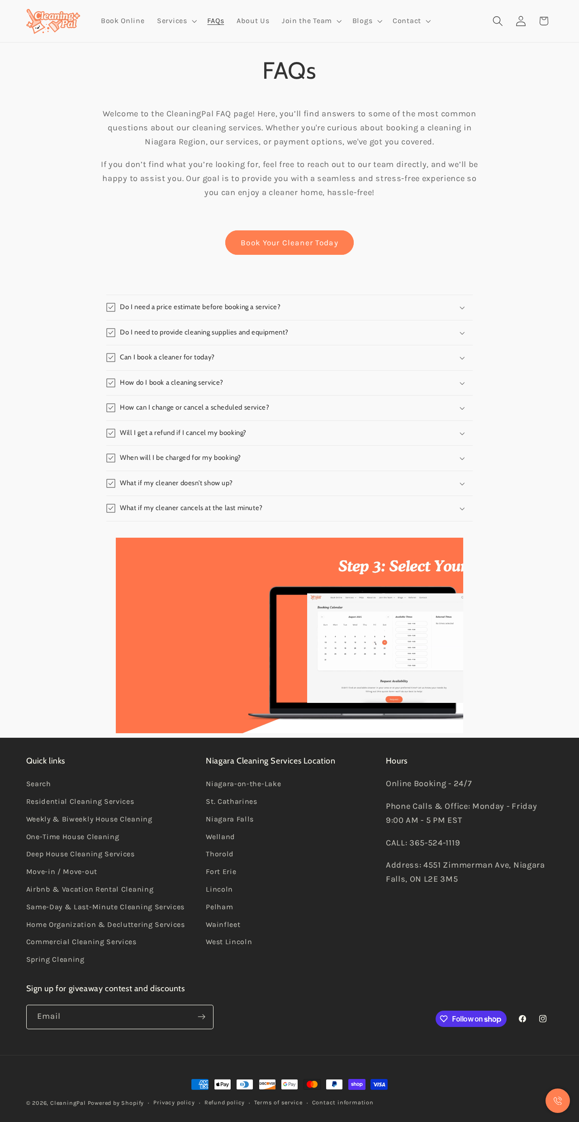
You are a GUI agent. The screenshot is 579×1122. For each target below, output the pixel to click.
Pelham (219, 906)
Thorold (220, 854)
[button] (176, 21)
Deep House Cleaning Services (80, 854)
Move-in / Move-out (61, 871)
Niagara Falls (230, 819)
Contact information (343, 1102)
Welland (220, 836)
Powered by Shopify (116, 1102)
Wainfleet (223, 924)
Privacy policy (174, 1102)
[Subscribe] (201, 1017)
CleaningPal (68, 1102)
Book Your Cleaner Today (289, 242)
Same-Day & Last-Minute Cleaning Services (105, 906)
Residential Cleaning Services (80, 801)
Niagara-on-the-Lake (243, 783)
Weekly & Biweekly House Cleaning (89, 819)
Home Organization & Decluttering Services (105, 924)
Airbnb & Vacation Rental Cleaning (90, 889)
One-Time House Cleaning (72, 836)
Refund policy (224, 1102)
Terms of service (278, 1102)
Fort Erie (221, 871)
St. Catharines (231, 801)
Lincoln (219, 889)
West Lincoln (229, 941)
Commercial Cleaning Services (81, 941)
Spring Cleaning (55, 959)
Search (38, 783)
